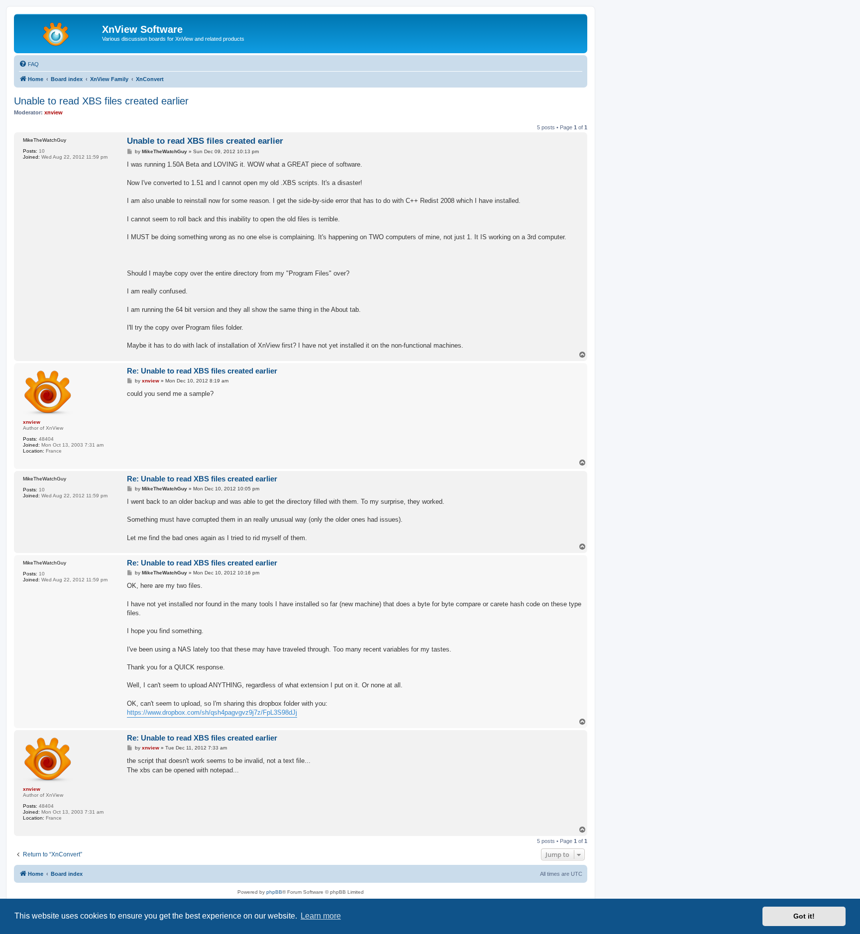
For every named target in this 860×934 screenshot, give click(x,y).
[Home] (59, 32)
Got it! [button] (804, 916)
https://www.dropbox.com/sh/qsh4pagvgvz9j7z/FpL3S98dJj (212, 712)
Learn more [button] (321, 916)
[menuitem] (29, 64)
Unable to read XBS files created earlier (101, 100)
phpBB (274, 892)
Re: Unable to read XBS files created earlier (202, 371)
